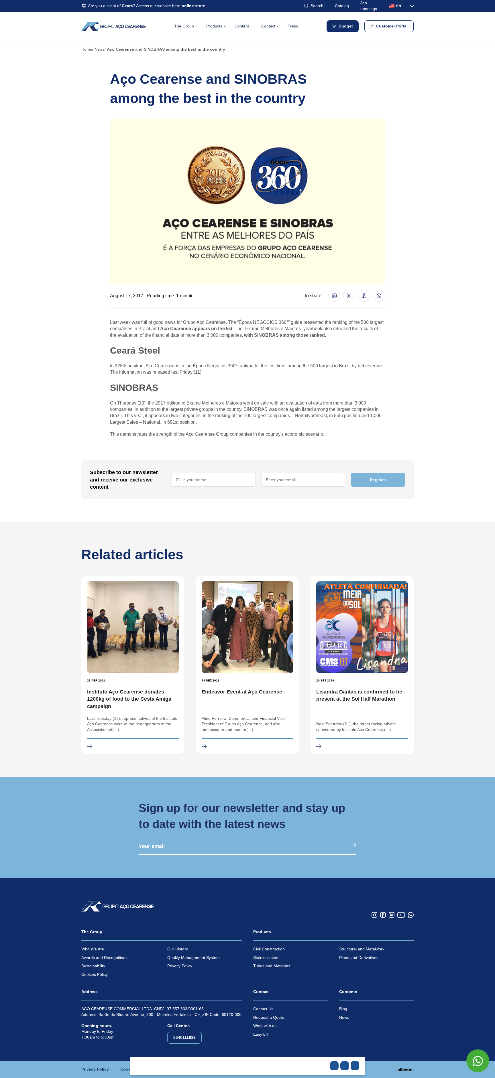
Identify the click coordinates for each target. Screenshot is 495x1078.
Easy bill (260, 1034)
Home (86, 49)
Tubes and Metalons (271, 966)
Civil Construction (269, 949)
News (100, 49)
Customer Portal (392, 26)
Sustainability (93, 966)
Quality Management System (193, 957)
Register (378, 479)
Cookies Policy (94, 974)
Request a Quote (268, 1017)
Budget (346, 26)
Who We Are (92, 949)
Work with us (264, 1025)
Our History (177, 949)
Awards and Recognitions (104, 957)
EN (398, 6)
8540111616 (184, 1037)
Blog (343, 1008)
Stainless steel (266, 957)
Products (214, 26)
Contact (268, 26)
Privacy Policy (179, 966)
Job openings (368, 6)
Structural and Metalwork (361, 949)
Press (293, 26)
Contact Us (263, 1008)
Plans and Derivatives (358, 957)
